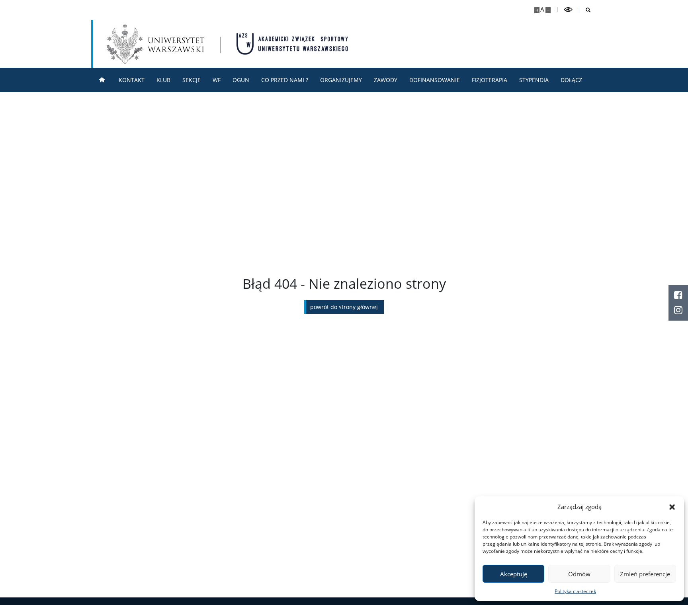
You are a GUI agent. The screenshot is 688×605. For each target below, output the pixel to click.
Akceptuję (513, 574)
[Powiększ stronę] (536, 10)
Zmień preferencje (645, 574)
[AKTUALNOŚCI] (102, 80)
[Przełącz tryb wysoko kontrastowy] (568, 9)
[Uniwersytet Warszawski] (155, 44)
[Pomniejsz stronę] (548, 10)
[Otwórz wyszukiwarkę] (585, 10)
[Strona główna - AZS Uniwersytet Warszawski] (292, 44)
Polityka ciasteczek (575, 591)
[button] (672, 507)
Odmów (579, 574)
